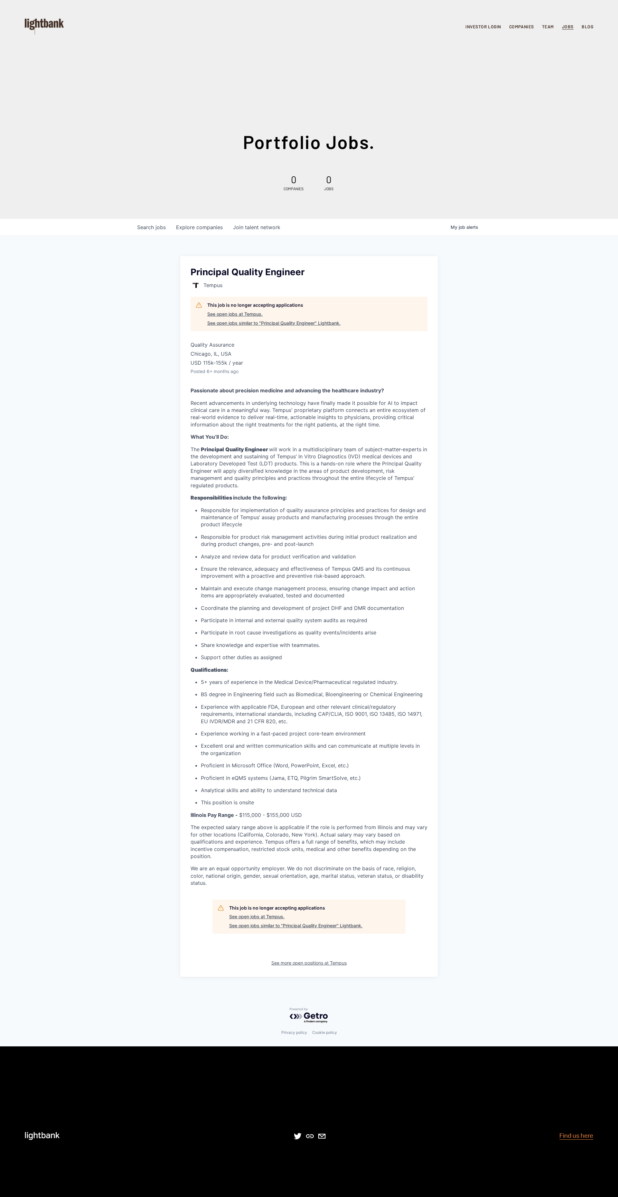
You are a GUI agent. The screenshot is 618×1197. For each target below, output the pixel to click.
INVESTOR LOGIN (483, 26)
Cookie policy (324, 1032)
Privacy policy (294, 1032)
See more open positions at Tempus (309, 963)
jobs (151, 227)
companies (199, 227)
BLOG (587, 26)
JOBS (568, 26)
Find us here (576, 1136)
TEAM (548, 26)
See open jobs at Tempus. (235, 314)
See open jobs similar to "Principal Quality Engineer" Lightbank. (274, 323)
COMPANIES (521, 26)
